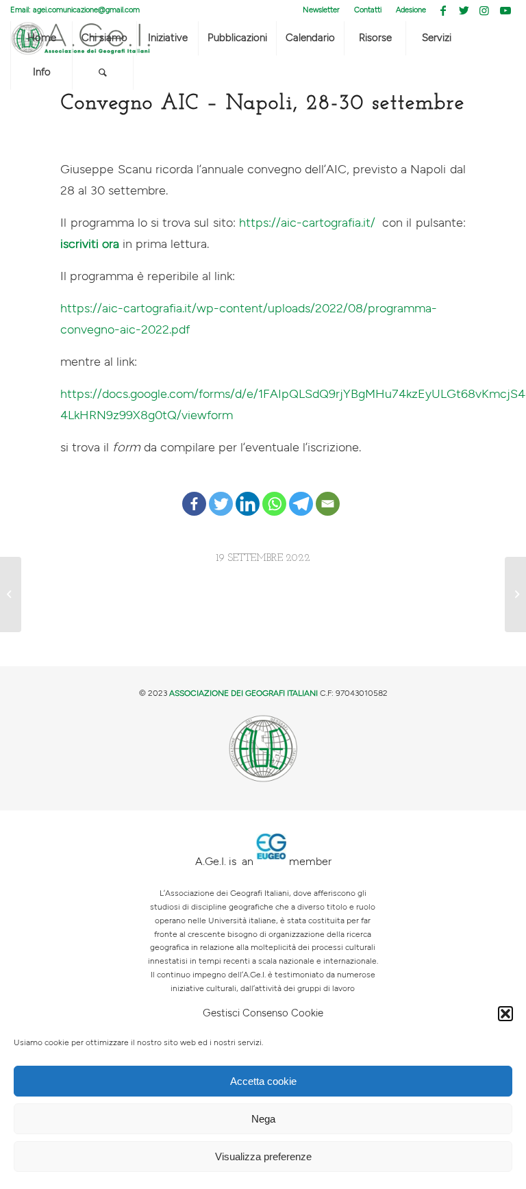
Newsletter (321, 10)
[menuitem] (321, 10)
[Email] (328, 493)
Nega (263, 1119)
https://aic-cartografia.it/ (307, 222)
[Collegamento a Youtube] (505, 10)
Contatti (367, 10)
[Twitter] (221, 493)
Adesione (411, 10)
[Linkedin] (248, 493)
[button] (505, 1014)
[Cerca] (103, 72)
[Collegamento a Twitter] (464, 10)
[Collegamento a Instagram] (484, 10)
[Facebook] (194, 493)
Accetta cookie (263, 1081)
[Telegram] (301, 493)
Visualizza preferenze (263, 1156)
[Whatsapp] (274, 493)
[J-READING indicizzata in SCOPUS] (10, 594)
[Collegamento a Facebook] (443, 10)
